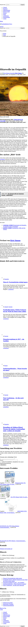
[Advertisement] (14, 52)
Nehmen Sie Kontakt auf (6, 548)
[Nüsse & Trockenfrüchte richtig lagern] (15, 271)
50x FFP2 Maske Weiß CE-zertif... (19, 497)
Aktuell (5, 7)
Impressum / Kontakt (8, 604)
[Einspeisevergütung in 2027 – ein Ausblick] (15, 328)
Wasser (5, 13)
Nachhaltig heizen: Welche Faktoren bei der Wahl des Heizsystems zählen (14, 310)
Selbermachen (6, 10)
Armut (4, 18)
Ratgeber (5, 8)
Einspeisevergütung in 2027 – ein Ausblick (13, 582)
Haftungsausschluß (7, 602)
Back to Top (3, 608)
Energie (10, 306)
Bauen (6, 365)
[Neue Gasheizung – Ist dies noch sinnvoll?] (15, 386)
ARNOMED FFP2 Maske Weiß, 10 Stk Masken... (13, 512)
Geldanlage (6, 16)
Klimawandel (6, 11)
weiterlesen (11, 289)
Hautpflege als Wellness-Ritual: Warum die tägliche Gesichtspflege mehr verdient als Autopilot (14, 429)
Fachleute (2, 159)
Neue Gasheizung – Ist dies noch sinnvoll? (13, 585)
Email (1, 460)
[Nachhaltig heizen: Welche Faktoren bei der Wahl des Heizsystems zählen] (15, 298)
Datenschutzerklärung (8, 605)
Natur (4, 14)
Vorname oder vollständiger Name (8, 457)
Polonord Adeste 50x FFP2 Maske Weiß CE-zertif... (13, 483)
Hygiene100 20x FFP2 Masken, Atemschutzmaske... (13, 540)
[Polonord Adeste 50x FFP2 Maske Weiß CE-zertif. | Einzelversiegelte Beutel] (10, 483)
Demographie (6, 17)
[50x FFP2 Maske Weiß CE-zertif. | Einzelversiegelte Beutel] (5, 497)
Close (1, 609)
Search (22, 4)
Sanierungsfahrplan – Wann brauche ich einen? (14, 584)
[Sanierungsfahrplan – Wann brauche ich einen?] (15, 357)
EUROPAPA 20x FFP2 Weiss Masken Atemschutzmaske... (9, 526)
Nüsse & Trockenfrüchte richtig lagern (15, 282)
